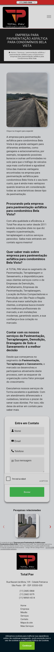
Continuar (27, 646)
